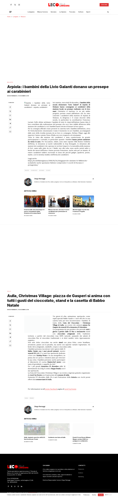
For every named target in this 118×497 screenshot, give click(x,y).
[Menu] (10, 12)
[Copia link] (10, 127)
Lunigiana (31, 12)
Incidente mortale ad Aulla (56, 437)
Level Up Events (70, 389)
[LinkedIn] (10, 119)
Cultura (80, 12)
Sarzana (53, 12)
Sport (88, 12)
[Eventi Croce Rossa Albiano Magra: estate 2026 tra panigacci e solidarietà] (83, 429)
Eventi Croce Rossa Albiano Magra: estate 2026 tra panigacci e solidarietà (82, 439)
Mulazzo (10, 82)
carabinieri (34, 170)
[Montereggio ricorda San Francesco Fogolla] (83, 201)
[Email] (10, 131)
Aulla (9, 291)
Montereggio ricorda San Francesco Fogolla (81, 210)
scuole (48, 170)
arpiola (27, 170)
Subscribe (104, 4)
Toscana (72, 12)
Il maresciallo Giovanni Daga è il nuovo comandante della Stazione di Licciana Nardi (34, 211)
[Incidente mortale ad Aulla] (59, 429)
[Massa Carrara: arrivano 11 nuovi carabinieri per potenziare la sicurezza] (59, 201)
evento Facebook (51, 389)
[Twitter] (10, 111)
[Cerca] (108, 12)
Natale (32, 398)
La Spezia (62, 12)
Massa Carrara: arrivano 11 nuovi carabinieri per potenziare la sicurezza (58, 211)
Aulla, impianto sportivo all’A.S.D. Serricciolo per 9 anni (34, 438)
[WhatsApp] (10, 115)
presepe (41, 170)
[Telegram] (10, 123)
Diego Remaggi (12, 95)
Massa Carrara (42, 12)
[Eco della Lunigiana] (59, 5)
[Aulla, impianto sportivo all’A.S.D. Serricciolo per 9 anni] (34, 429)
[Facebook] (10, 107)
